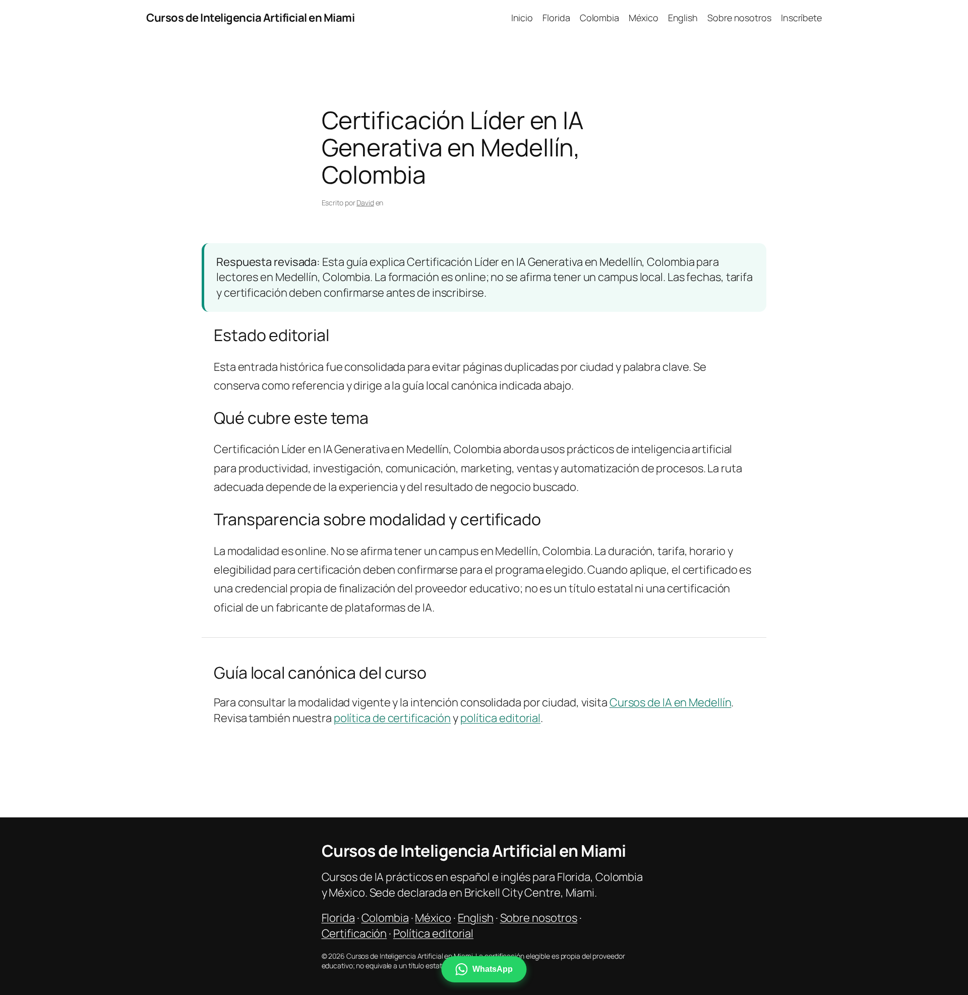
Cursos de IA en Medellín (671, 702)
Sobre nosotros (539, 917)
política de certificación (392, 718)
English (476, 917)
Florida (338, 917)
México (433, 917)
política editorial (500, 718)
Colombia (385, 917)
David (365, 202)
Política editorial (433, 933)
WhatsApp (492, 969)
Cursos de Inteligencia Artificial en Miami (250, 17)
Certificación (354, 933)
